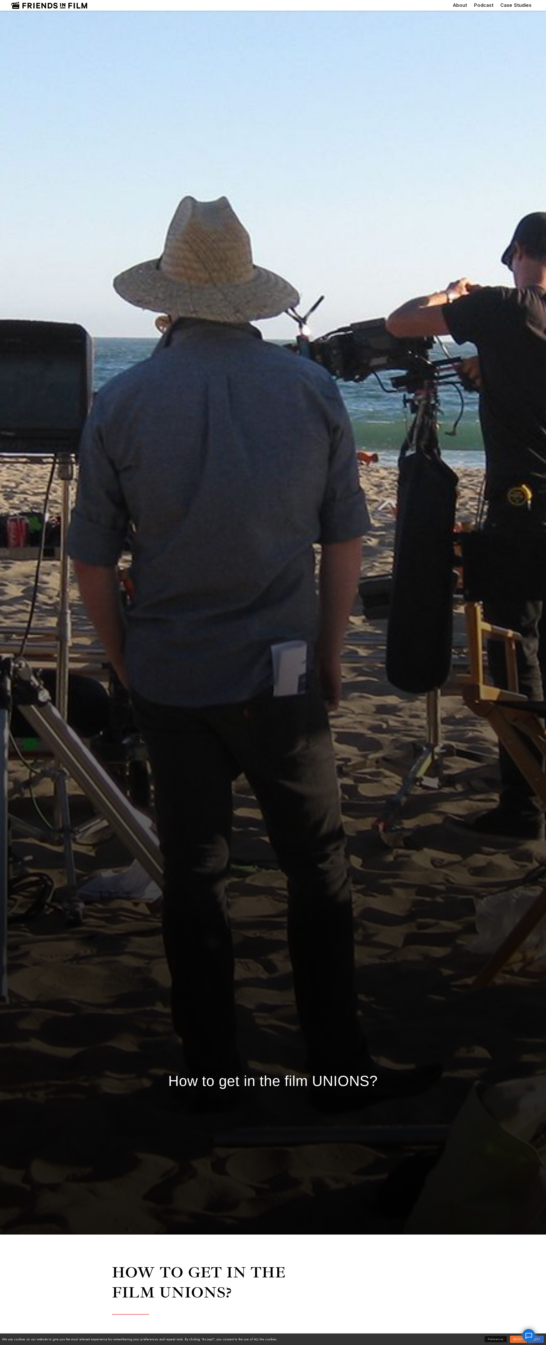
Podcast (484, 5)
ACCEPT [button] (518, 1339)
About (460, 5)
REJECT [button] (535, 1339)
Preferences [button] (495, 1339)
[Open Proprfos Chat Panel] (528, 1335)
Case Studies (516, 5)
